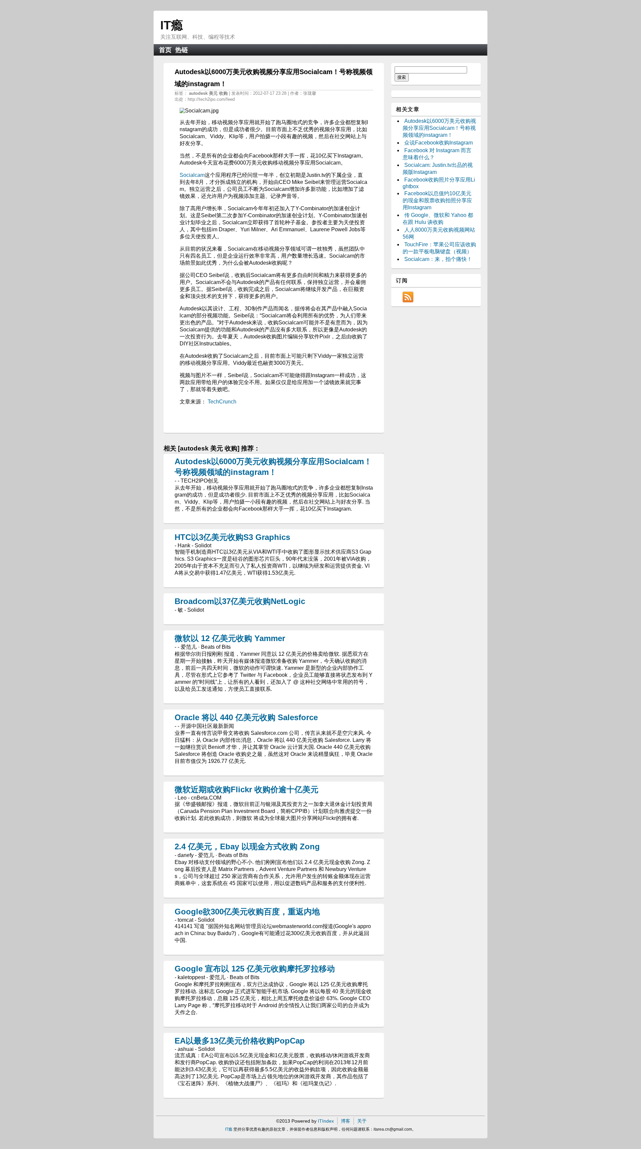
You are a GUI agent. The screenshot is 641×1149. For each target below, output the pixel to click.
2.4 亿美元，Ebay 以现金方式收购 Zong (247, 846)
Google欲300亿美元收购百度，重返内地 (247, 911)
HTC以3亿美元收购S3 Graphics (232, 537)
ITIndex (326, 1121)
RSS (408, 297)
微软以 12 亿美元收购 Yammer (230, 638)
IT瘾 (171, 25)
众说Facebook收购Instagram (438, 143)
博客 (345, 1121)
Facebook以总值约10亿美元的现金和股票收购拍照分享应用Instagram (437, 200)
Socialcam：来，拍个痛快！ (438, 259)
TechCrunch (222, 401)
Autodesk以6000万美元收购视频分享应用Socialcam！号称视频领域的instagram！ (439, 128)
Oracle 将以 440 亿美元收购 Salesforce (246, 717)
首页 (165, 49)
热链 (181, 49)
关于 (362, 1121)
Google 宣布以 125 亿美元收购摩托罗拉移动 (255, 968)
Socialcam (192, 175)
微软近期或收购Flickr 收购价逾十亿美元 (246, 789)
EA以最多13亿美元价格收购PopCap (240, 1040)
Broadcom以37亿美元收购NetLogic (240, 601)
